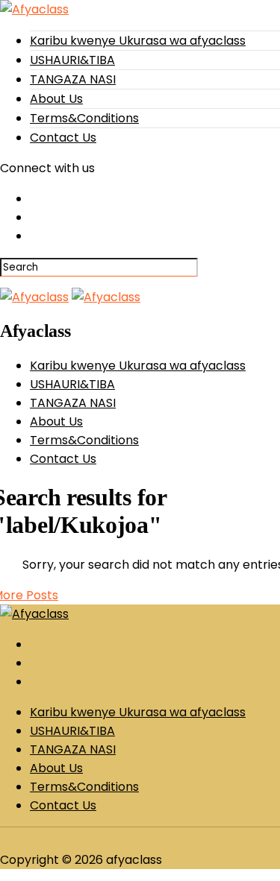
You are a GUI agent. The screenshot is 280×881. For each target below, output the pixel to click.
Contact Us (63, 137)
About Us (56, 98)
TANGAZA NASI (73, 79)
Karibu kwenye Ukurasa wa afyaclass (138, 40)
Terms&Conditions (84, 118)
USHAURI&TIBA (72, 60)
